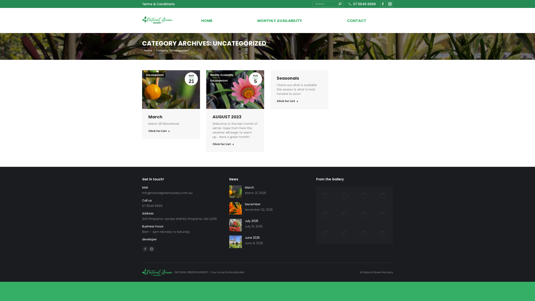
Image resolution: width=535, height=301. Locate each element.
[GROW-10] (364, 196)
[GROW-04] (325, 234)
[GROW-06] (364, 215)
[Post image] (235, 191)
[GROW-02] (364, 234)
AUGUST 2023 (227, 117)
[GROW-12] (325, 196)
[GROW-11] (345, 196)
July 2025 (251, 221)
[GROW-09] (383, 196)
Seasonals (288, 78)
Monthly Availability (221, 75)
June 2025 (252, 238)
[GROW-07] (345, 215)
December (253, 204)
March (155, 117)
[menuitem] (158, 4)
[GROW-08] (325, 215)
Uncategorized (154, 75)
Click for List (157, 131)
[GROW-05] (383, 215)
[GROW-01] (383, 234)
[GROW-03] (345, 234)
